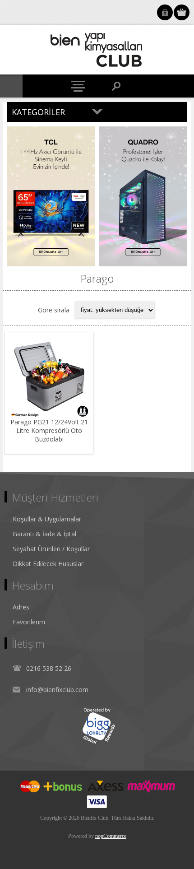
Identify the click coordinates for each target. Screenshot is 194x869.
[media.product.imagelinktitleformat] (49, 376)
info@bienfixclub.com (57, 689)
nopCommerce (110, 836)
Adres (21, 607)
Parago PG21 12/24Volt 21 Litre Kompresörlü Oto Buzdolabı (49, 430)
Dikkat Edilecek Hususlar (48, 563)
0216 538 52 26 (48, 668)
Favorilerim (29, 622)
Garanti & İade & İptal (44, 534)
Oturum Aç (165, 12)
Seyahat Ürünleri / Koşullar (51, 548)
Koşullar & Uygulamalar (47, 519)
